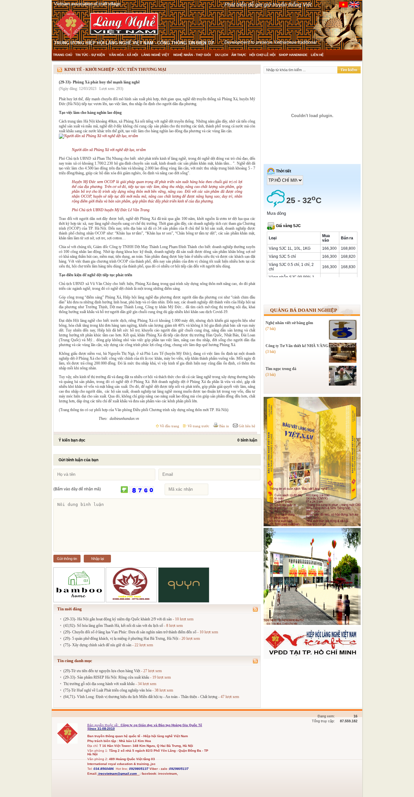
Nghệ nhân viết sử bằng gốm (289, 323)
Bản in (223, 426)
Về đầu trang (169, 426)
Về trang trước (198, 426)
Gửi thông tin (67, 559)
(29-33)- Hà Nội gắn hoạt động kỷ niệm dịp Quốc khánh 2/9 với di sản (117, 619)
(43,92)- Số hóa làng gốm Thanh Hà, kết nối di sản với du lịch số (113, 625)
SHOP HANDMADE (293, 55)
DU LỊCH (221, 55)
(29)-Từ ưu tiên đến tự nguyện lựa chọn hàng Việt (101, 671)
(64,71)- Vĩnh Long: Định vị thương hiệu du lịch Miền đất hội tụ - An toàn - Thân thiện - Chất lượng (140, 696)
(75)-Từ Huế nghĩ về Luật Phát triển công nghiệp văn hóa (107, 690)
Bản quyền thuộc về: (103, 725)
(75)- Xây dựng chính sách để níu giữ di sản (97, 645)
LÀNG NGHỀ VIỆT (155, 55)
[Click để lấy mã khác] (124, 490)
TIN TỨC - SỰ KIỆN (90, 55)
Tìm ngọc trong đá (281, 368)
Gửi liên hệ (246, 426)
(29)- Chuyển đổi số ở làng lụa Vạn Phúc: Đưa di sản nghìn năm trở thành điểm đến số (129, 632)
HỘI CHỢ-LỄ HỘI (262, 55)
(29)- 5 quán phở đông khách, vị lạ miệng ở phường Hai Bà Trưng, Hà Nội (120, 638)
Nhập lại (97, 559)
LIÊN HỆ (317, 55)
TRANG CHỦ (62, 55)
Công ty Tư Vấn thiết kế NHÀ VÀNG (297, 346)
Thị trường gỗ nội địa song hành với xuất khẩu (99, 684)
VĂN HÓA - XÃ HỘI (123, 55)
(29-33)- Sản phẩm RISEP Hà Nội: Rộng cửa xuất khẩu (106, 677)
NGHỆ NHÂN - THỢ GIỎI (192, 55)
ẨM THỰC (238, 55)
